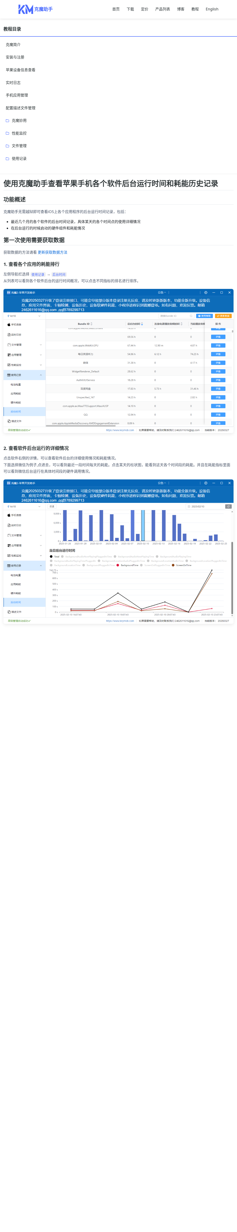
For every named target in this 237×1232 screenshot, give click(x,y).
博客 (180, 9)
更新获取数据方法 (52, 252)
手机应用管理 (17, 95)
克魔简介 (13, 44)
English (212, 9)
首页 (116, 9)
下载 (130, 9)
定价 (144, 9)
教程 (195, 9)
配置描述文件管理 (20, 107)
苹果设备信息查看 (20, 69)
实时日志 (13, 82)
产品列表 (162, 9)
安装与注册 (15, 57)
